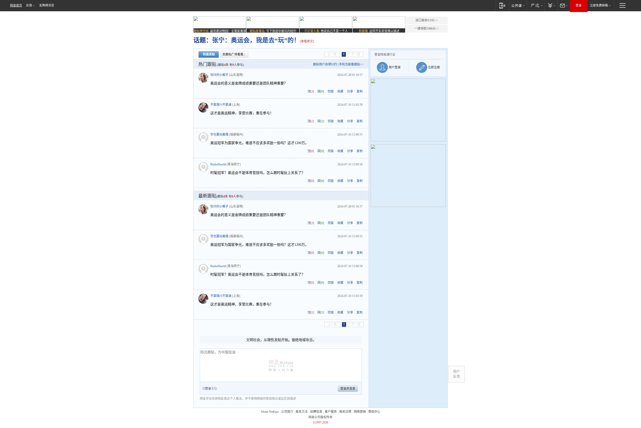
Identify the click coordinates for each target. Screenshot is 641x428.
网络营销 (360, 411)
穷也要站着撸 (219, 134)
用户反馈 (456, 374)
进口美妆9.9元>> (426, 20)
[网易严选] (536, 5)
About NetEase (270, 411)
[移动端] (502, 5)
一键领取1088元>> (426, 28)
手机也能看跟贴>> (351, 64)
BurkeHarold (218, 164)
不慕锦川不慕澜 (220, 104)
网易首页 (16, 5)
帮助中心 (374, 411)
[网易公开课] (518, 5)
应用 (29, 5)
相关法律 (345, 411)
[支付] (551, 5)
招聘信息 (316, 411)
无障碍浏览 (46, 5)
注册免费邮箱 (599, 5)
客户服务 (331, 411)
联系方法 (302, 411)
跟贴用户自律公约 (325, 64)
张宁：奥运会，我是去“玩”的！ (256, 40)
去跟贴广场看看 (232, 54)
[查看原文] (307, 41)
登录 (579, 5)
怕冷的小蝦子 (219, 75)
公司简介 (287, 411)
